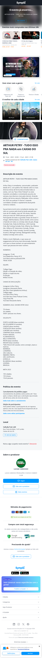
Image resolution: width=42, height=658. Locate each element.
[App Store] (15, 573)
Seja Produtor (7, 607)
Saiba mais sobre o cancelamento (14, 401)
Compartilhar (22, 139)
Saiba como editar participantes (14, 413)
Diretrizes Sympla (20, 642)
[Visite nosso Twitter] (23, 624)
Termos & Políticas (23, 649)
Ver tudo (37, 83)
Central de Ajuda (19, 549)
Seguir (23, 481)
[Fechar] (39, 646)
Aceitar (30, 653)
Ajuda (5, 617)
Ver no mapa (11, 435)
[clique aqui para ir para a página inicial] (21, 3)
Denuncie (33, 444)
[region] (21, 651)
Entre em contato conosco (26, 637)
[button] (6, 648)
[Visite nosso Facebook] (28, 624)
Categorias (6, 602)
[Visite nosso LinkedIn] (14, 624)
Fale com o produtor (22, 486)
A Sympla (6, 612)
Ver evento (21, 21)
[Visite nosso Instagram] (18, 624)
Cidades (5, 597)
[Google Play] (24, 573)
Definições (11, 653)
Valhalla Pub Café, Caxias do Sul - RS (21, 160)
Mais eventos (22, 492)
